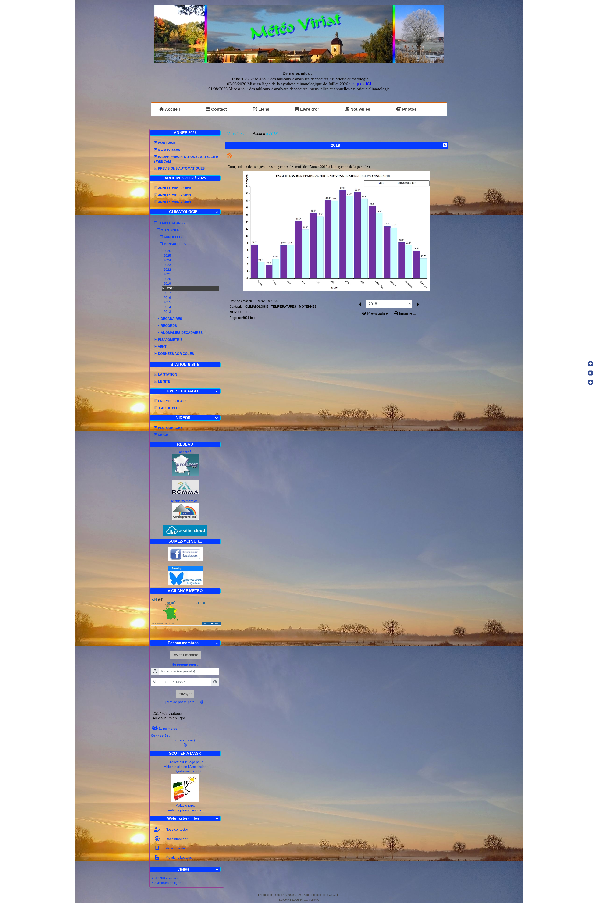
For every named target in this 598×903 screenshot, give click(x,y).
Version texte (175, 848)
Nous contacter (176, 829)
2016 (168, 297)
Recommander (176, 839)
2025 (168, 255)
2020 (168, 279)
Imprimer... (407, 313)
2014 (168, 307)
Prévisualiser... (379, 313)
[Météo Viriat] (299, 34)
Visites (198, 869)
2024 (168, 260)
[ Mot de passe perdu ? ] (185, 702)
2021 (168, 274)
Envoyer (185, 694)
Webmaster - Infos (193, 818)
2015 (168, 302)
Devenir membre (185, 655)
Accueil (259, 134)
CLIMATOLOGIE (194, 212)
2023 (168, 265)
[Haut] (590, 364)
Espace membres (193, 643)
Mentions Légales (178, 857)
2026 (168, 251)
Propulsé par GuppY (271, 894)
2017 (168, 293)
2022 (168, 269)
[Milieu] (590, 373)
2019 (168, 283)
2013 (168, 311)
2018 (171, 288)
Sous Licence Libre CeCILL (321, 894)
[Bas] (590, 382)
